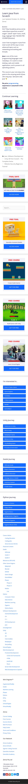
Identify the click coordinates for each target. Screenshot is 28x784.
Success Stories (7, 722)
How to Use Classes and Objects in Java (8, 149)
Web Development (8, 650)
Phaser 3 (9, 586)
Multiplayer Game (9, 435)
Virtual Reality (7, 706)
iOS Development (10, 622)
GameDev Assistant (8, 751)
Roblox (7, 588)
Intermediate (9, 639)
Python (5, 594)
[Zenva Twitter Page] (12, 775)
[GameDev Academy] (4, 2)
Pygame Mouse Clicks (10, 525)
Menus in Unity (8, 439)
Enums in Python (9, 503)
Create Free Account (16, 1)
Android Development (11, 614)
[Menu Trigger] (26, 2)
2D (6, 633)
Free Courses (7, 719)
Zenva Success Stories (11, 544)
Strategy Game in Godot (11, 478)
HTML (8, 658)
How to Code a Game (10, 387)
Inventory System (9, 482)
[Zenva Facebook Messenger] (15, 775)
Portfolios (7, 396)
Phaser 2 (9, 583)
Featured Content (8, 546)
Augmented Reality (8, 684)
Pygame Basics (8, 512)
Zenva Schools (7, 746)
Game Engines (8, 391)
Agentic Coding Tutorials (10, 749)
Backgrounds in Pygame (11, 516)
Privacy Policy (7, 733)
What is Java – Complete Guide (8, 111)
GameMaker (8, 409)
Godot (5, 549)
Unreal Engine (7, 647)
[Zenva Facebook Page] (4, 775)
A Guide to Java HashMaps (19, 148)
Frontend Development (12, 653)
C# (6, 616)
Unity (4, 630)
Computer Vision (10, 597)
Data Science (8, 600)
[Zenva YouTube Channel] (7, 775)
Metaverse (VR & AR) (9, 560)
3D (6, 636)
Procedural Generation (11, 448)
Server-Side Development (12, 667)
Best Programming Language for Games (8, 130)
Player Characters (9, 469)
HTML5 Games (8, 400)
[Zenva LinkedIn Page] (17, 775)
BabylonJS (8, 566)
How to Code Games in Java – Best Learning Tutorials (19, 113)
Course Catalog (7, 716)
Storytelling (8, 644)
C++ (6, 619)
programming (13, 83)
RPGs (4, 698)
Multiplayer (8, 641)
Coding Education (10, 538)
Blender (7, 569)
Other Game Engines (9, 563)
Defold (6, 404)
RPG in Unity (8, 430)
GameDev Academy (8, 754)
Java (22, 8)
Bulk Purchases (7, 725)
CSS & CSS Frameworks (13, 655)
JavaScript (9, 661)
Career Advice (7, 535)
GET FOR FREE (14, 287)
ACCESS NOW (14, 195)
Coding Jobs (8, 541)
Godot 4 (7, 558)
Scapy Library (8, 507)
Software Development (13, 8)
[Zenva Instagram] (9, 775)
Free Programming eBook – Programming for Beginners (19, 131)
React (8, 664)
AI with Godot (8, 486)
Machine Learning (10, 602)
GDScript (7, 552)
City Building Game (9, 443)
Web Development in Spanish (13, 669)
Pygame (7, 605)
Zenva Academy (7, 743)
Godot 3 (7, 555)
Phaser (7, 580)
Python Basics (9, 608)
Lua (8, 591)
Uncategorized (7, 627)
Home (3, 8)
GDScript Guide (8, 465)
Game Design (9, 574)
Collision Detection (9, 474)
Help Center (6, 727)
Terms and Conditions (9, 730)
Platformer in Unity (10, 426)
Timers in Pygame (9, 520)
